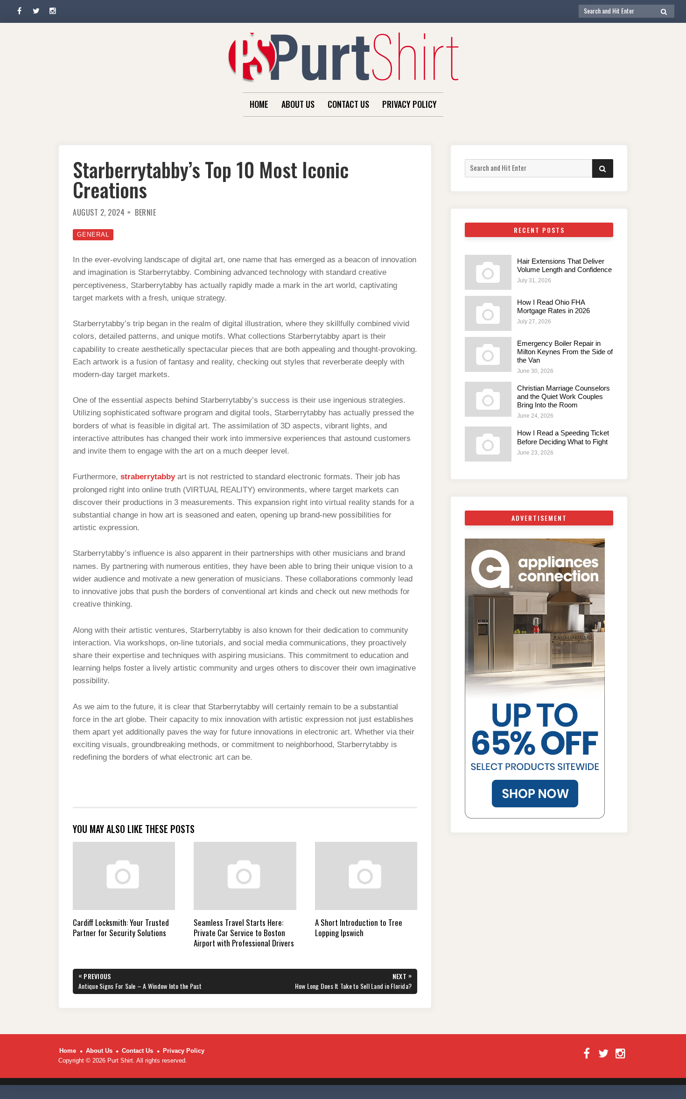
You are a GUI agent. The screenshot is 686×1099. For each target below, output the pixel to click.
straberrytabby (147, 476)
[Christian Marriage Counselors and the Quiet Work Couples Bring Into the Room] (488, 399)
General (93, 234)
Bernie (145, 212)
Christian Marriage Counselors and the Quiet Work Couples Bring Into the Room (563, 396)
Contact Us (348, 104)
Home (259, 104)
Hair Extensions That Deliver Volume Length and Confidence (564, 265)
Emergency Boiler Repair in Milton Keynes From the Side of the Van (565, 351)
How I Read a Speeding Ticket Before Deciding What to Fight (563, 437)
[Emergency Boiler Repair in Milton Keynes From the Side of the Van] (488, 354)
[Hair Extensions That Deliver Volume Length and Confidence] (488, 272)
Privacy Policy (409, 104)
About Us (298, 104)
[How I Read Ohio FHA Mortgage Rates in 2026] (488, 313)
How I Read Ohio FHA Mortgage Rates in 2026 (553, 306)
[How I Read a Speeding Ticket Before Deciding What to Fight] (488, 444)
